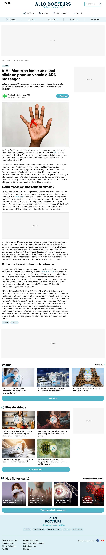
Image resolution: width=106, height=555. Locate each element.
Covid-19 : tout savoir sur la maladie (12, 501)
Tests (80, 13)
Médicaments (18, 60)
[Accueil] (53, 521)
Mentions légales (8, 543)
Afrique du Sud (47, 272)
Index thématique (29, 546)
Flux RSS (5, 549)
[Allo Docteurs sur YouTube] (9, 3)
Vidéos (30, 13)
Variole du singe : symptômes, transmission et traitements (37, 499)
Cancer (66, 530)
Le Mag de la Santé (54, 530)
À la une (12, 19)
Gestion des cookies (31, 540)
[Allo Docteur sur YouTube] (102, 540)
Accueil (4, 60)
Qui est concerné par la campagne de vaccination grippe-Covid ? (14, 390)
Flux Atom (26, 549)
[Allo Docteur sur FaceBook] (6, 3)
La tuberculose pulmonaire (62, 501)
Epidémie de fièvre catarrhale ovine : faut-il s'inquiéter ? (51, 389)
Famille (73, 19)
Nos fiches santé (17, 478)
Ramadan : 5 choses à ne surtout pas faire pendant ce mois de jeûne (52, 433)
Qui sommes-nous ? (9, 540)
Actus (45, 13)
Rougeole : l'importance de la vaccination (90, 500)
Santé (30, 19)
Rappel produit (39, 530)
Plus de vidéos (15, 407)
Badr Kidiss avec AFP (21, 95)
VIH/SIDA (19, 197)
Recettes (27, 530)
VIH (54, 153)
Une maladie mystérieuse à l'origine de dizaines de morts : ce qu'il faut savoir (53, 461)
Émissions (95, 19)
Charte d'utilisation (9, 546)
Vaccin (27, 60)
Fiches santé (62, 13)
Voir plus (53, 398)
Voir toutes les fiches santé (53, 510)
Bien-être (52, 19)
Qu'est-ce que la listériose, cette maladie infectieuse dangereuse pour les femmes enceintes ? (18, 433)
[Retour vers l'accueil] (53, 5)
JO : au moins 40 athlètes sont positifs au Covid (86, 389)
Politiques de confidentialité (33, 543)
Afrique (14, 322)
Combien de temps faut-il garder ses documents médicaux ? (18, 460)
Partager (63, 96)
